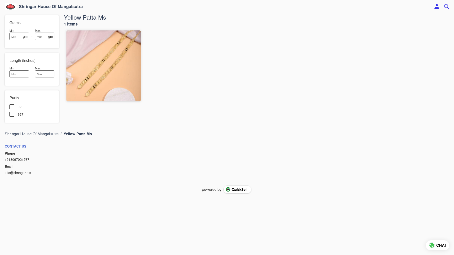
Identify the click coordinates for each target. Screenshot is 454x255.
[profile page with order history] (437, 6)
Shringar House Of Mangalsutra (51, 6)
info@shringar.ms (18, 172)
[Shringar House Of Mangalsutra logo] (11, 6)
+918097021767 (17, 159)
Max (37, 30)
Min (11, 30)
